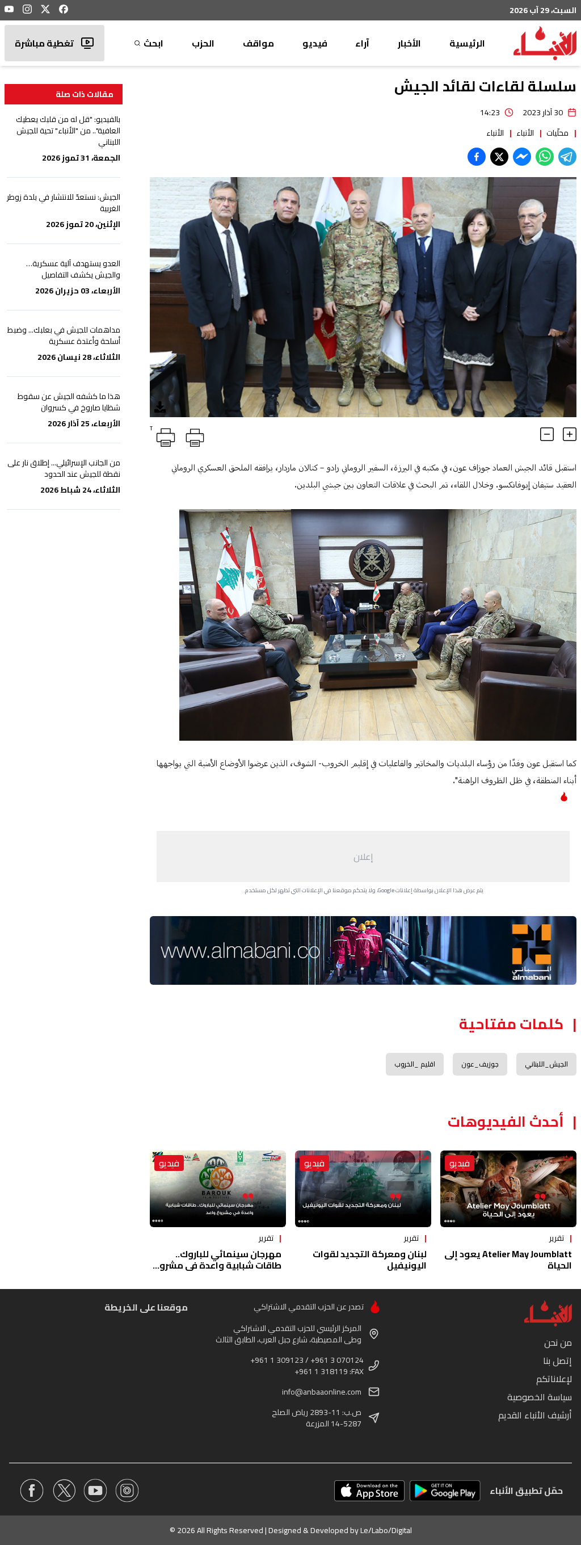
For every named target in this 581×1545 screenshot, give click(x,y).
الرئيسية (467, 43)
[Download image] (160, 407)
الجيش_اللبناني (546, 1063)
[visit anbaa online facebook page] (31, 1490)
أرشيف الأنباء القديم (535, 1415)
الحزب (203, 43)
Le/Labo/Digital (386, 1530)
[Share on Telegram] (567, 157)
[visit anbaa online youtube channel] (95, 1490)
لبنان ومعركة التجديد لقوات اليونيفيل (370, 1259)
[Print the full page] (193, 435)
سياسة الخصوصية (539, 1396)
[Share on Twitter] (499, 157)
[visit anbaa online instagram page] (127, 1490)
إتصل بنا (557, 1360)
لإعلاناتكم (554, 1378)
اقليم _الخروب (414, 1063)
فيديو (314, 43)
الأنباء (525, 132)
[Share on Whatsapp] (545, 157)
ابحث (153, 43)
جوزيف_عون (480, 1063)
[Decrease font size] (547, 434)
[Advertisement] (363, 856)
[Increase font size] (569, 434)
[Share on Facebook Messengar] (522, 157)
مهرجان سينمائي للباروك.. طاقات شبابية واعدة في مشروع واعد (217, 1265)
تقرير (556, 1238)
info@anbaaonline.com (321, 1391)
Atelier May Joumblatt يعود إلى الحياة (508, 1259)
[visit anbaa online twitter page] (63, 1490)
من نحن (558, 1342)
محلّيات (557, 132)
